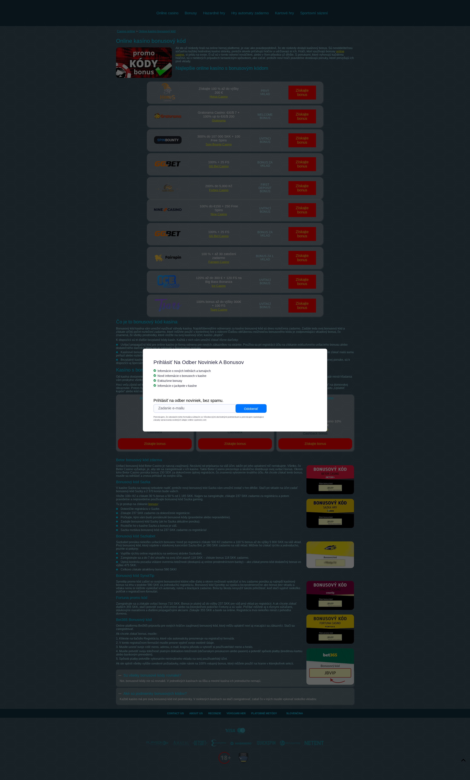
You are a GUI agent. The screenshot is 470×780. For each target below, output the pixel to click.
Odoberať (251, 408)
